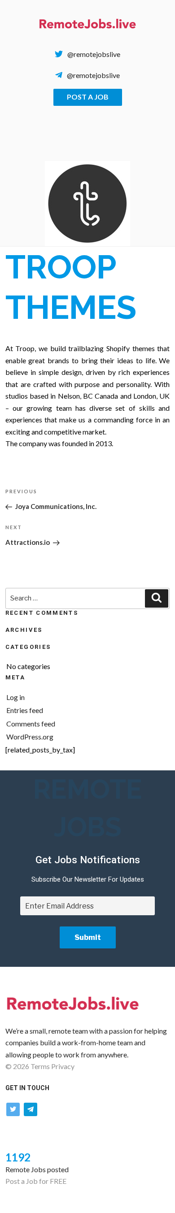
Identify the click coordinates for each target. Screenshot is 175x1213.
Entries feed (24, 710)
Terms (40, 1066)
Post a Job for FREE (35, 1181)
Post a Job (88, 96)
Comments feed (30, 723)
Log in (15, 697)
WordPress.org (29, 736)
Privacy (62, 1066)
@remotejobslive (93, 54)
